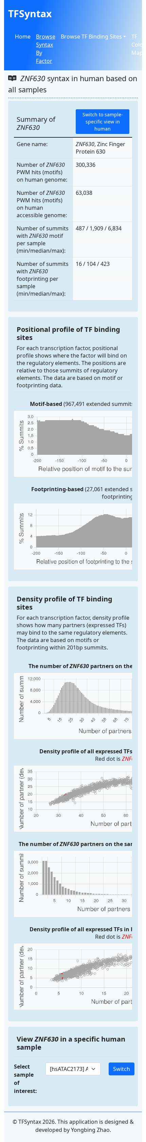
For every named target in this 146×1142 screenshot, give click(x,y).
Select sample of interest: (25, 1079)
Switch (121, 1069)
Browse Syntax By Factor (45, 49)
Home (23, 36)
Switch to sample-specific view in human (103, 121)
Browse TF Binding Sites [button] (91, 36)
